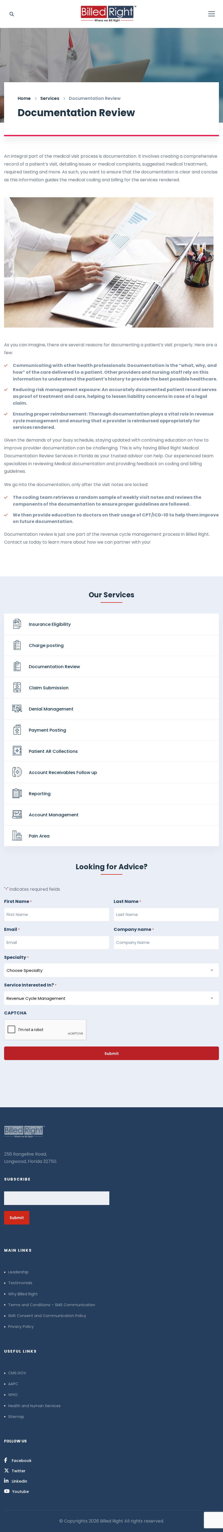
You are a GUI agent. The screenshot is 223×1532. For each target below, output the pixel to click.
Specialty (16, 957)
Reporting (40, 794)
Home (24, 98)
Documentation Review (54, 667)
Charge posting (46, 645)
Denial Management (51, 709)
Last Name (127, 901)
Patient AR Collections (53, 751)
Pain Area (39, 836)
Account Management (54, 815)
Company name (134, 929)
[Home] (111, 1132)
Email (12, 929)
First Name (18, 901)
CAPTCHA (15, 1013)
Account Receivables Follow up (63, 772)
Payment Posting (47, 730)
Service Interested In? (30, 985)
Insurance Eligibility (50, 624)
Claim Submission (49, 688)
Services (49, 98)
